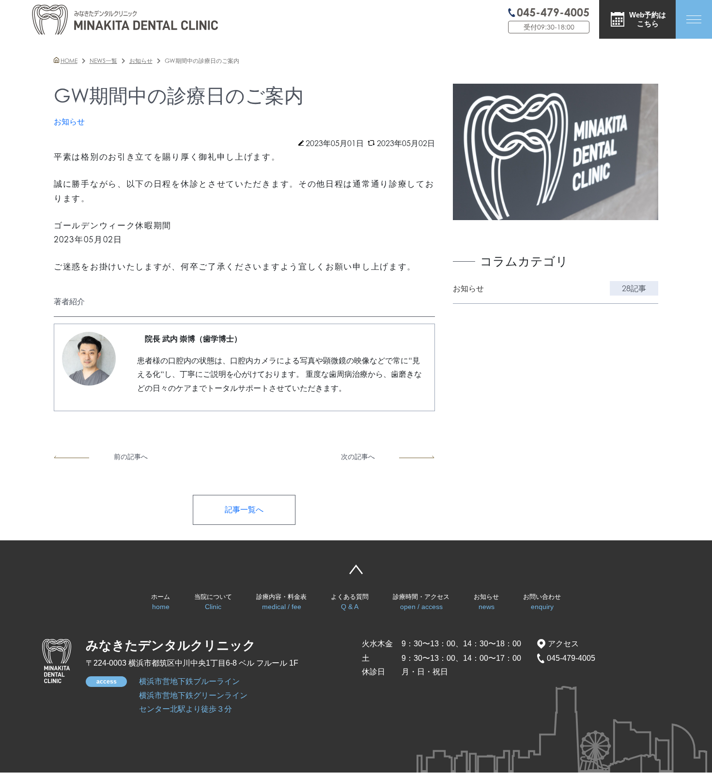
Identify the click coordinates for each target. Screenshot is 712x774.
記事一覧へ (244, 509)
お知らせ (486, 602)
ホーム (160, 602)
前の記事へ (131, 456)
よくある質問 (350, 602)
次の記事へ (358, 456)
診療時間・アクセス (421, 602)
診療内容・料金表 (281, 602)
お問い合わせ (542, 602)
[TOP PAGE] (56, 661)
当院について (213, 602)
